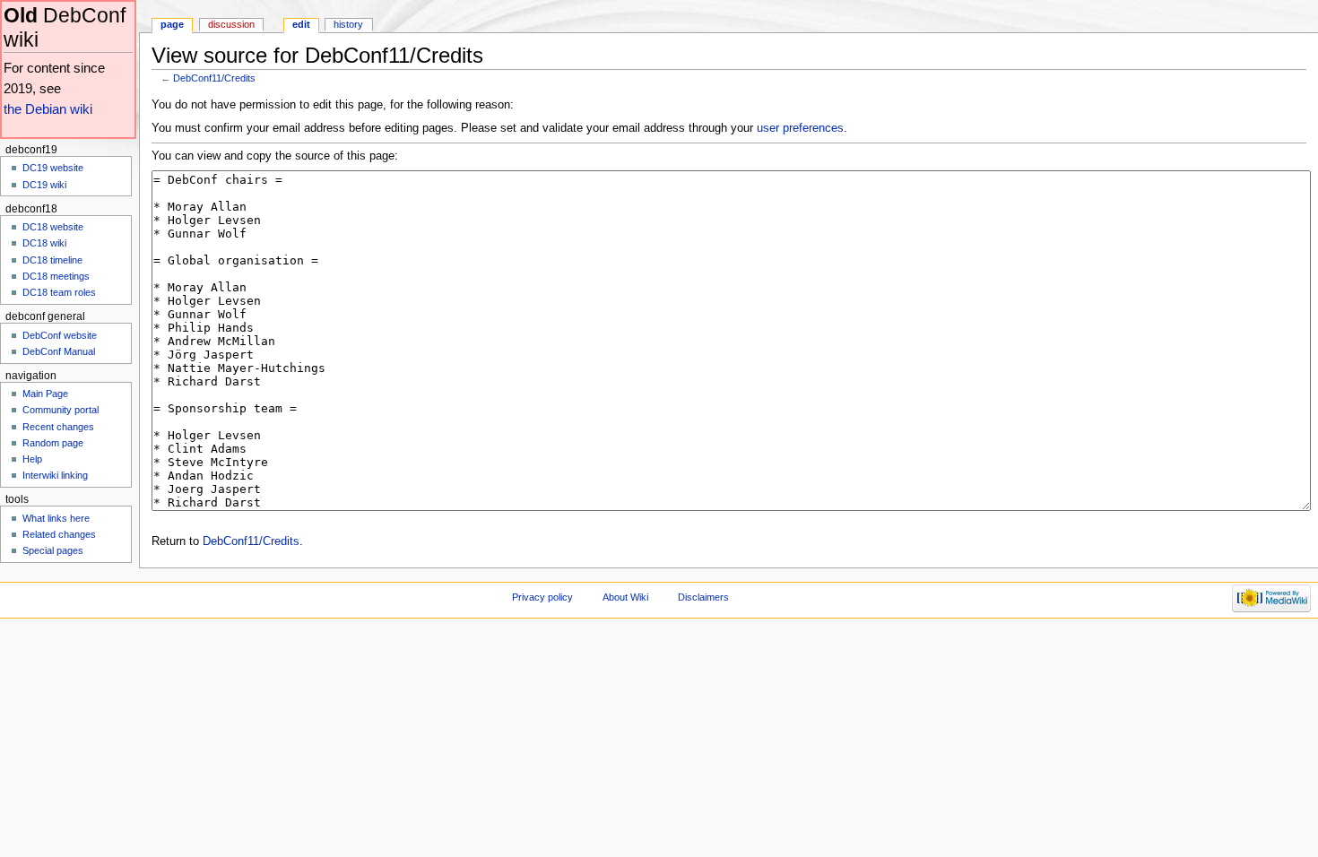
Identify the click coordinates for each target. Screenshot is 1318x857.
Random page (52, 442)
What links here (56, 518)
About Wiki (625, 597)
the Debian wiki (48, 109)
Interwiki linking (55, 475)
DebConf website (59, 335)
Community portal (60, 409)
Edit (301, 24)
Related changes (59, 534)
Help (32, 459)
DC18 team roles (59, 292)
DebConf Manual (58, 351)
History (348, 24)
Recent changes (58, 426)
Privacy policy (542, 597)
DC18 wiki (44, 243)
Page (172, 24)
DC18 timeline (52, 260)
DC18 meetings (56, 276)
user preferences (800, 128)
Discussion (231, 24)
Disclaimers (703, 597)
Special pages (52, 550)
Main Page (45, 393)
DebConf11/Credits (214, 78)
